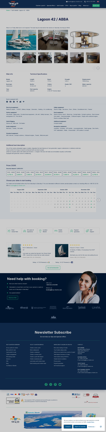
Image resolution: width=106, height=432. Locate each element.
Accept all (68, 426)
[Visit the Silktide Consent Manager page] (101, 426)
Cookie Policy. (90, 422)
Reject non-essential (80, 426)
